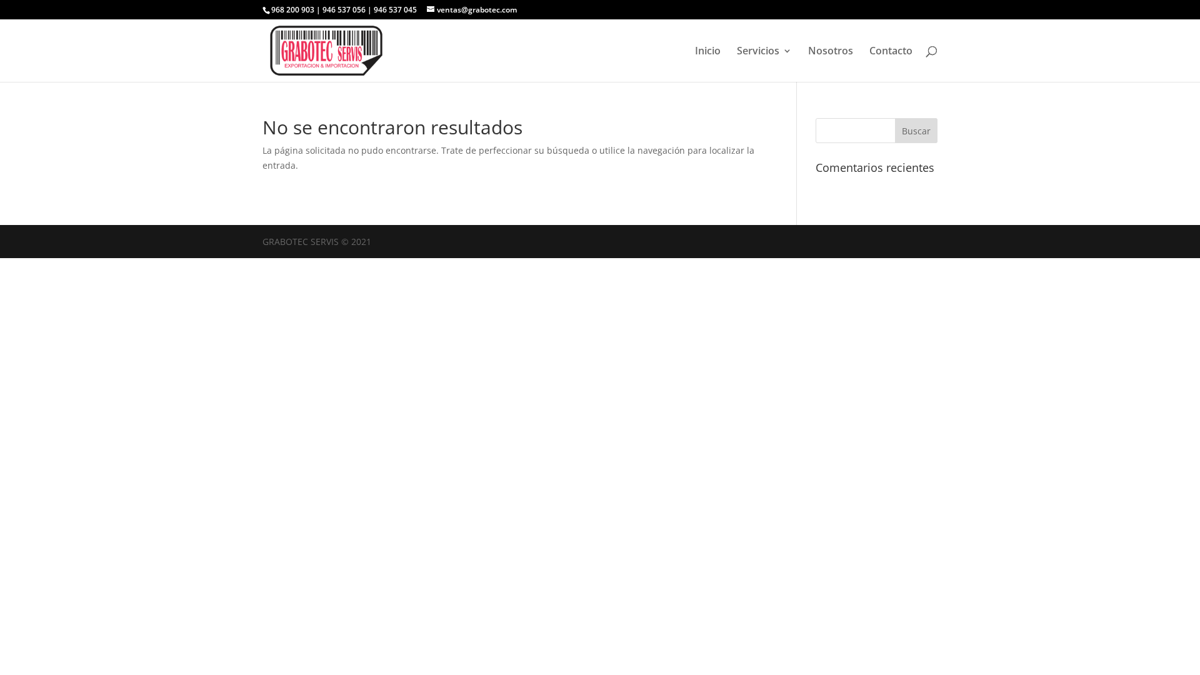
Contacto (890, 52)
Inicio (708, 52)
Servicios (758, 52)
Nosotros (830, 52)
